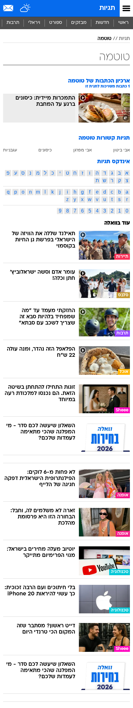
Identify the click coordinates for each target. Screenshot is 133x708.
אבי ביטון (121, 149)
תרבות (12, 22)
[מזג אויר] (25, 8)
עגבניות (10, 149)
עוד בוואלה (117, 223)
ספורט (55, 22)
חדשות (102, 22)
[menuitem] (102, 23)
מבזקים (79, 22)
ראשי (123, 22)
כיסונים (45, 149)
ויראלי (34, 22)
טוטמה (104, 38)
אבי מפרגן (82, 149)
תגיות (107, 8)
